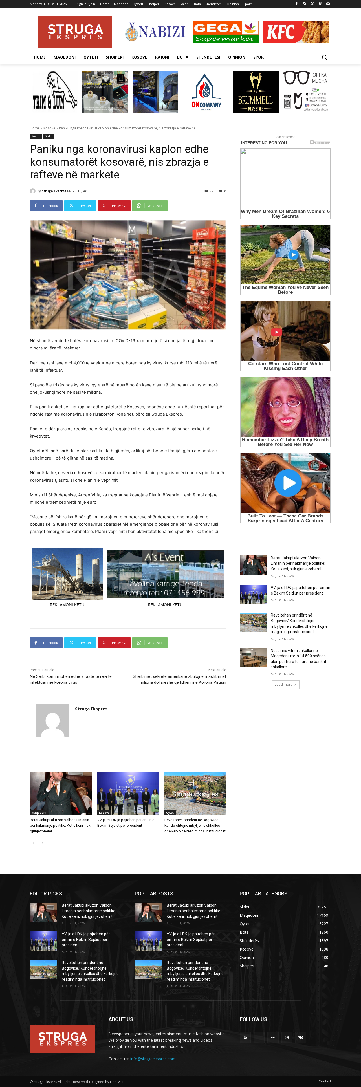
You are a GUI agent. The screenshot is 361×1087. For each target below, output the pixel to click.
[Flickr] (272, 1037)
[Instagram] (304, 4)
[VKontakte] (300, 1037)
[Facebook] (296, 4)
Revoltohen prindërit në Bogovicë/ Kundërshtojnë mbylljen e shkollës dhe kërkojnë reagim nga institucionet (195, 825)
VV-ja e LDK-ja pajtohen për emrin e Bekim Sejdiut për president (86, 939)
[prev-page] (33, 843)
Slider (48, 136)
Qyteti (170, 813)
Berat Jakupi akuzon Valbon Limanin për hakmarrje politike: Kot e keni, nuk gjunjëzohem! (60, 825)
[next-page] (42, 843)
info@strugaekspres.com (153, 1058)
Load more (283, 684)
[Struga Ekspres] (33, 191)
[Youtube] (328, 4)
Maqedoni (39, 813)
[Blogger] (245, 1037)
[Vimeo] (320, 4)
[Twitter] (312, 4)
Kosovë (49, 128)
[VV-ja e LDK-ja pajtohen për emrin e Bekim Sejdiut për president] (128, 793)
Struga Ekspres (54, 191)
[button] (324, 57)
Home (35, 128)
